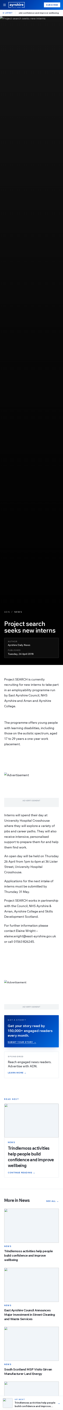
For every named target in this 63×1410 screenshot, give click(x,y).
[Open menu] (4, 5)
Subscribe (52, 5)
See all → (52, 1201)
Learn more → (17, 1072)
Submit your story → (22, 1042)
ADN (7, 612)
